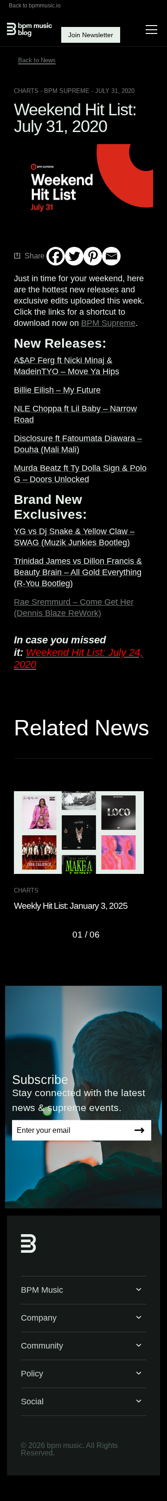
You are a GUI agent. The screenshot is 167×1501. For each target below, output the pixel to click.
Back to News (37, 60)
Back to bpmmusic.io (35, 5)
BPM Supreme (108, 323)
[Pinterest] (93, 256)
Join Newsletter (90, 35)
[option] (83, 851)
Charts (26, 90)
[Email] (111, 256)
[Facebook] (55, 256)
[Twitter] (74, 256)
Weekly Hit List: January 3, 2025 (71, 906)
